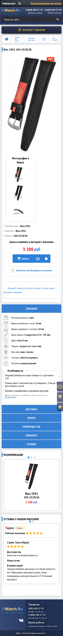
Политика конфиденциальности (33, 633)
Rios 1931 (44, 39)
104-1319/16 (31, 497)
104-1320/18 (55, 39)
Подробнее (11, 397)
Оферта (18, 633)
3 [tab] (34, 457)
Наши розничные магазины (46, 3)
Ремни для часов (17, 39)
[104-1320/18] (31, 104)
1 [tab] (28, 457)
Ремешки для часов (31, 39)
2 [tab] (31, 457)
